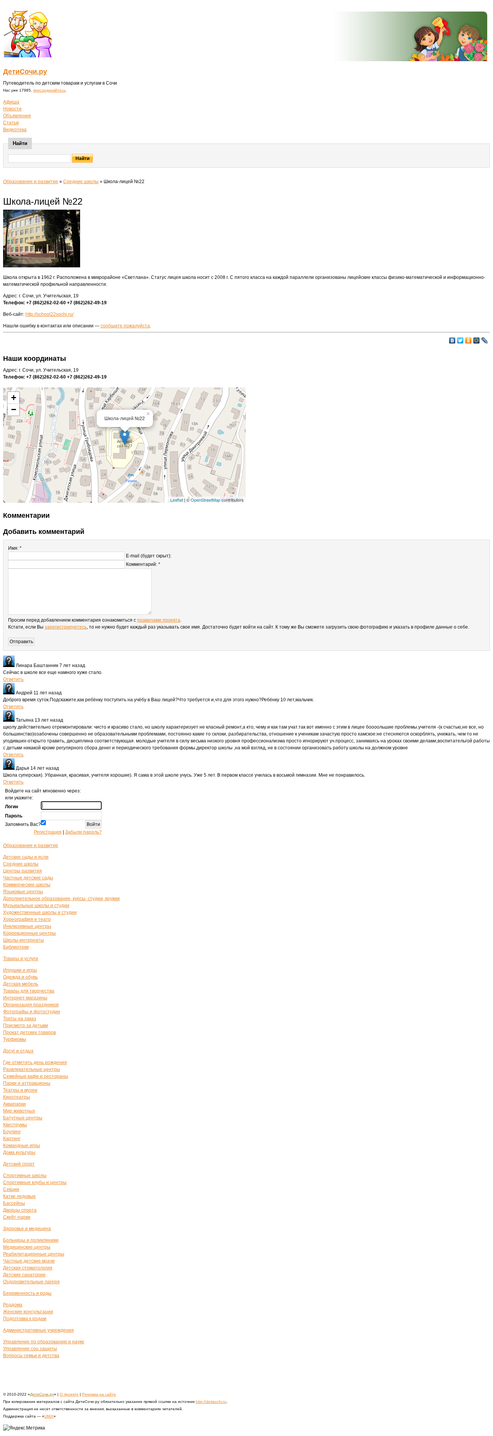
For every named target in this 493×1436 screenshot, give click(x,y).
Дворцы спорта (20, 1210)
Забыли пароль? (83, 832)
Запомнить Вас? (23, 824)
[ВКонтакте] (452, 340)
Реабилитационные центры (33, 1254)
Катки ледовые (19, 1196)
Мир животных (19, 1111)
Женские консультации (28, 1311)
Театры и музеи (20, 1090)
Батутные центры (22, 1118)
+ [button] (13, 397)
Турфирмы (14, 1039)
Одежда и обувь (20, 977)
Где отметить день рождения (35, 1062)
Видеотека (15, 129)
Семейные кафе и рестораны (35, 1076)
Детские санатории (24, 1275)
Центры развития (22, 871)
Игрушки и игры (20, 970)
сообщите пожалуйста (125, 326)
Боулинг (12, 1131)
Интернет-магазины (25, 998)
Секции (11, 1189)
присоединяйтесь (49, 90)
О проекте (69, 1394)
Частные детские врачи (29, 1261)
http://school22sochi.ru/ (49, 314)
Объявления (17, 115)
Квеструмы (15, 1124)
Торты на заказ (19, 1018)
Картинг (11, 1138)
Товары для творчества (28, 991)
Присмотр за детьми (25, 1025)
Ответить (13, 679)
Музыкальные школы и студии (36, 905)
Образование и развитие (30, 181)
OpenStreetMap (205, 500)
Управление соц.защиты (30, 1348)
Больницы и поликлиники (31, 1240)
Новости (12, 109)
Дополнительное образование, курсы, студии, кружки (61, 898)
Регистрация (48, 832)
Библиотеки (16, 947)
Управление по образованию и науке (43, 1341)
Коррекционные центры (29, 933)
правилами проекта (158, 620)
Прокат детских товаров (29, 1032)
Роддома (12, 1305)
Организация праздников (31, 1004)
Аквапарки (14, 1104)
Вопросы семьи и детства (31, 1355)
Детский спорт (19, 1164)
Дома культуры (19, 1152)
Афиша (11, 102)
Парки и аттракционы (26, 1083)
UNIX (49, 1416)
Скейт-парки (16, 1217)
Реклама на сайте (99, 1394)
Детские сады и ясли (26, 857)
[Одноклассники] (468, 340)
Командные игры (21, 1145)
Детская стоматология (27, 1268)
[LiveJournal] (485, 340)
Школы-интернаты (23, 940)
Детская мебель (20, 984)
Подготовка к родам (24, 1318)
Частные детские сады (28, 878)
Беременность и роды (27, 1293)
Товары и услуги (20, 958)
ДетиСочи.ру (25, 71)
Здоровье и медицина (27, 1228)
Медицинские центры (26, 1247)
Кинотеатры (16, 1097)
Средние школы (81, 181)
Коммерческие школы (26, 884)
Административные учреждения (38, 1330)
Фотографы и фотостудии (31, 1011)
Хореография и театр (27, 919)
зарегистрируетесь (66, 627)
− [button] (13, 409)
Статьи (11, 122)
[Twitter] (460, 340)
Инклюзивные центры (27, 926)
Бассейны (14, 1203)
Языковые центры (23, 891)
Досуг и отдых (18, 1051)
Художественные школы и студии (40, 912)
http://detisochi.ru (211, 1401)
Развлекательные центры (31, 1069)
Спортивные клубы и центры (35, 1182)
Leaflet (176, 500)
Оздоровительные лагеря (31, 1281)
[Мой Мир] (477, 340)
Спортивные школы (25, 1175)
